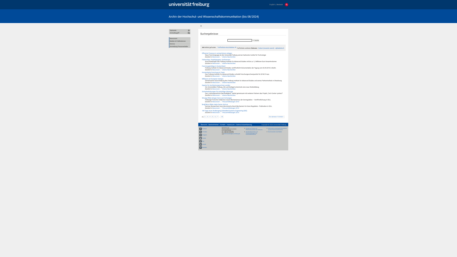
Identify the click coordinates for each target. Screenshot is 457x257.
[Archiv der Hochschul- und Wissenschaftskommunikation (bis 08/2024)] (276, 16)
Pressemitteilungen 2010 (230, 102)
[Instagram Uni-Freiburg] (200, 135)
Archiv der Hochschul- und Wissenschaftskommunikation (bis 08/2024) (214, 16)
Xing (203, 141)
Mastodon (204, 147)
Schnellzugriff (174, 33)
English (272, 5)
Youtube (204, 138)
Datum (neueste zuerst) (266, 48)
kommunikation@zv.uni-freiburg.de (232, 133)
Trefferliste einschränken (226, 47)
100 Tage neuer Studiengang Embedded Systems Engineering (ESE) (224, 111)
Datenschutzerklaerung (244, 125)
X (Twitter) (204, 131)
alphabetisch (279, 48)
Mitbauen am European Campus (212, 79)
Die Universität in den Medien (275, 131)
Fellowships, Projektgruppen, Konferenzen (216, 60)
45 (222, 117)
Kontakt (222, 125)
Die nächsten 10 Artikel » (276, 117)
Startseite (201, 26)
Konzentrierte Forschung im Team (213, 72)
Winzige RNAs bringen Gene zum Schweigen (217, 98)
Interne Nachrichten (229, 57)
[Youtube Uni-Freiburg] (200, 138)
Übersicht (204, 125)
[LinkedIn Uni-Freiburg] (200, 144)
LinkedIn (204, 144)
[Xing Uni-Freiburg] (200, 141)
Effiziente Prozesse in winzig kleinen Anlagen (217, 53)
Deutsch (280, 5)
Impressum (231, 125)
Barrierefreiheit (214, 125)
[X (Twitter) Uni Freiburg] (200, 131)
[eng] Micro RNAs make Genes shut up (215, 104)
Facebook (204, 128)
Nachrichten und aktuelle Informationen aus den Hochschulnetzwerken (277, 129)
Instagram (204, 135)
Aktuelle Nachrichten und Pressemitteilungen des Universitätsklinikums (252, 133)
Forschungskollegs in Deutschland (213, 66)
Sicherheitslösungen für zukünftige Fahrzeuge (217, 91)
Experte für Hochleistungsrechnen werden (216, 85)
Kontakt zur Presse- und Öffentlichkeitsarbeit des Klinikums (254, 129)
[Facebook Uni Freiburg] (200, 128)
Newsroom (216, 57)
